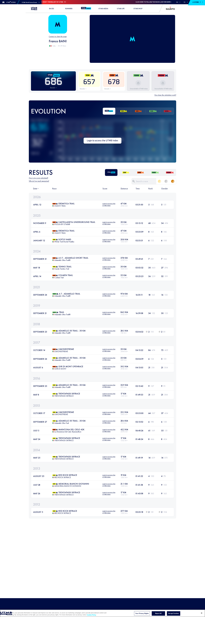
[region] (102, 613)
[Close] (201, 613)
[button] (30, 2)
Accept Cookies (173, 613)
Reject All (158, 613)
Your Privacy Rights (142, 613)
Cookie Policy (91, 615)
